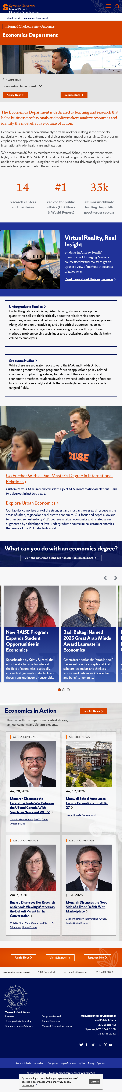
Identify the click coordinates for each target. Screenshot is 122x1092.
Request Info (72, 95)
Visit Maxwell (58, 957)
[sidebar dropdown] (40, 86)
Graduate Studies (21, 361)
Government (26, 819)
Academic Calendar (23, 1063)
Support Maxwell (51, 1016)
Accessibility (39, 1063)
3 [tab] (68, 689)
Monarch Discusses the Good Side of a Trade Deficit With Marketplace (87, 907)
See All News (92, 711)
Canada (14, 819)
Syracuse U (101, 1063)
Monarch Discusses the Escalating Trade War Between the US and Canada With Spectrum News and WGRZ (32, 805)
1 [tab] (59, 689)
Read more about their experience (89, 279)
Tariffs (37, 819)
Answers (9, 1016)
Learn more (28, 1085)
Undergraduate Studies (26, 307)
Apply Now (14, 95)
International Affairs (95, 918)
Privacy (91, 1063)
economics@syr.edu (75, 972)
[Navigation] (108, 6)
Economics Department (35, 18)
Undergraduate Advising (18, 1021)
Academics (13, 18)
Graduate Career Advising (19, 1026)
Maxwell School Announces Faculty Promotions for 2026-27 (87, 803)
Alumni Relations (51, 1021)
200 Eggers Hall (107, 1024)
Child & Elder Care (20, 923)
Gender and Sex (40, 923)
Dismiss (95, 1081)
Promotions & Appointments (81, 815)
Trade (45, 819)
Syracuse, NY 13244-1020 (100, 1029)
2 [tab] (63, 689)
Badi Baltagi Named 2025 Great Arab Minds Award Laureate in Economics (87, 641)
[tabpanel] (32, 634)
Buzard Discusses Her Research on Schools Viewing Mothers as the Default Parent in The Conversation (32, 909)
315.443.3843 (104, 972)
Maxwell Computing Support (58, 1026)
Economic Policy (75, 918)
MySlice (82, 1063)
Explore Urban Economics (30, 503)
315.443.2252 (107, 1033)
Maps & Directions (68, 1063)
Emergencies (52, 1063)
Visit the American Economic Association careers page (58, 558)
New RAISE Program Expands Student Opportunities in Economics (27, 641)
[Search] (117, 6)
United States (17, 823)
